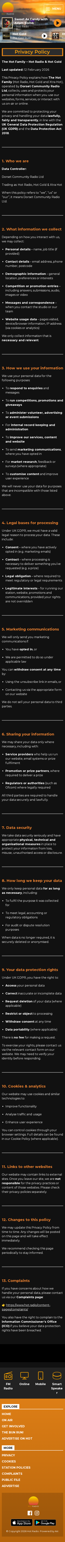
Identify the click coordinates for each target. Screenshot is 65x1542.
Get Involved (13, 1426)
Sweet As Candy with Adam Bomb (31, 21)
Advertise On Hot (17, 1438)
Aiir (56, 1531)
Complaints (12, 1473)
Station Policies (16, 1467)
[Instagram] (37, 1514)
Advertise (10, 1486)
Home (6, 1414)
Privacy (8, 1455)
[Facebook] (30, 1514)
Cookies (9, 1461)
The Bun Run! (12, 1432)
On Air (7, 1420)
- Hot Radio (21, 26)
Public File (11, 1480)
